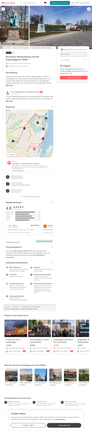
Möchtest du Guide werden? (59, 3)
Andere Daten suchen (73, 77)
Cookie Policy (60, 419)
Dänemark (16, 307)
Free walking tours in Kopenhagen (41, 48)
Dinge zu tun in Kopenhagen (21, 48)
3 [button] (43, 128)
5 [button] (37, 122)
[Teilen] (89, 9)
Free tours (7, 307)
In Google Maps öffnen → (18, 170)
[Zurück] (3, 9)
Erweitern (12, 154)
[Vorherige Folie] (4, 27)
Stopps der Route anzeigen (30, 196)
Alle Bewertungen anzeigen (13, 242)
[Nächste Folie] (87, 27)
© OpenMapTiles (38, 155)
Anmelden (76, 3)
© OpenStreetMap (47, 155)
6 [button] (24, 128)
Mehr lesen (9, 85)
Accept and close (64, 425)
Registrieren (86, 3)
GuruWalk (7, 48)
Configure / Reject (28, 425)
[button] (34, 148)
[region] (29, 133)
